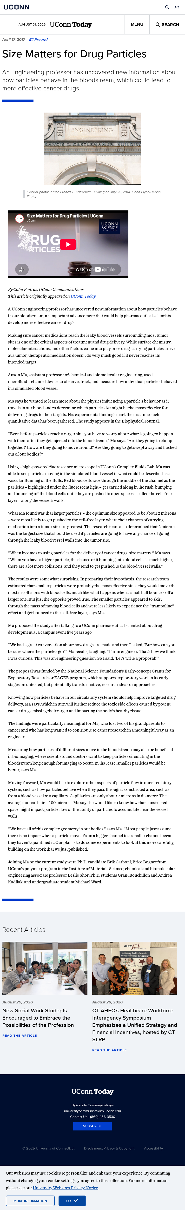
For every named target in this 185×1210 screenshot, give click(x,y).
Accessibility (153, 1148)
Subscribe (92, 1126)
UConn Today (83, 296)
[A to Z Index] (177, 7)
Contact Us (78, 1116)
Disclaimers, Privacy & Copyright (109, 1148)
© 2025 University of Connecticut (48, 1148)
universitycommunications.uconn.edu (92, 1110)
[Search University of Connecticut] (167, 7)
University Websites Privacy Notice (65, 1187)
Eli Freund (38, 39)
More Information (30, 1200)
